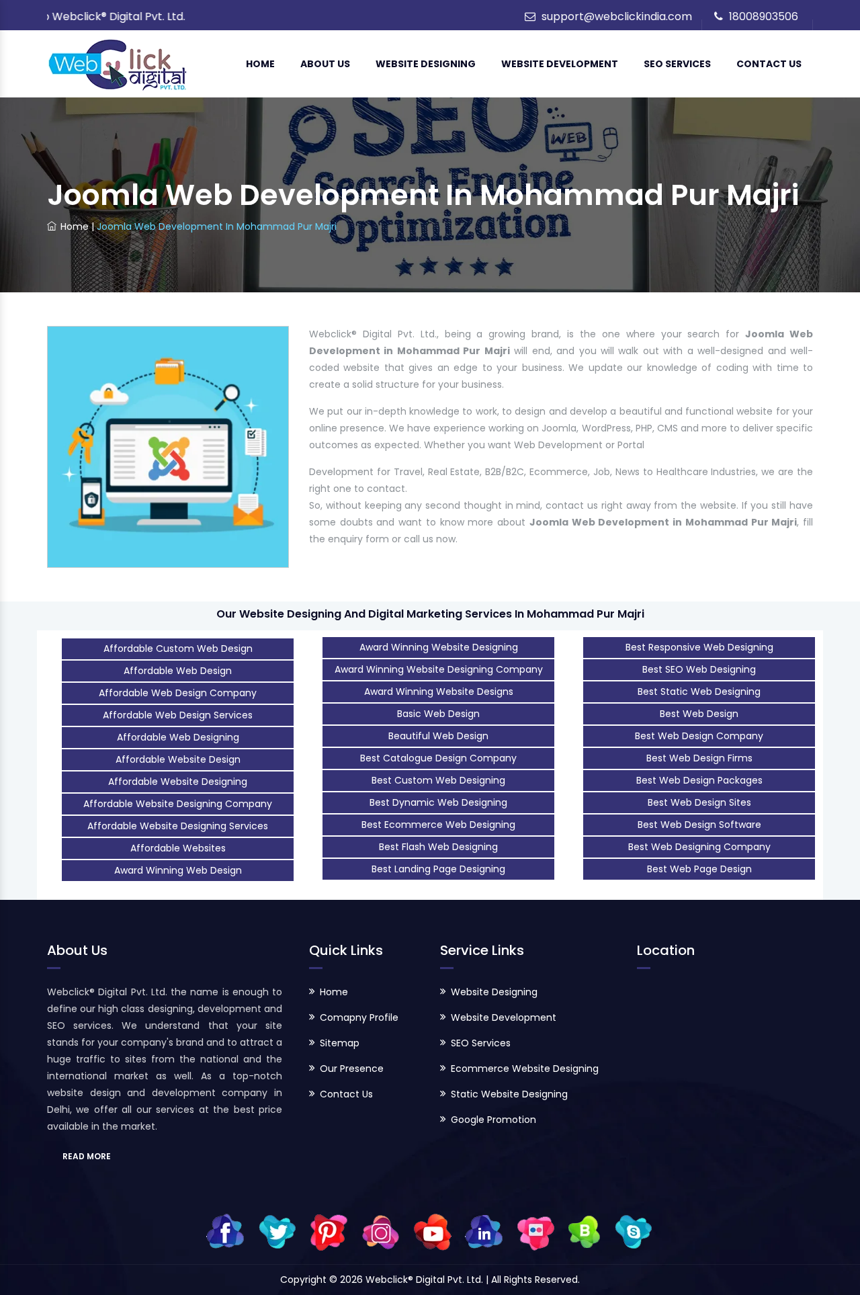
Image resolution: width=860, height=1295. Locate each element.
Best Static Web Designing (699, 691)
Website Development (559, 64)
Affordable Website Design (178, 759)
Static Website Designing (509, 1094)
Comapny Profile (359, 1017)
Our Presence (352, 1068)
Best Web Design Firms (699, 758)
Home (260, 64)
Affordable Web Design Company (178, 693)
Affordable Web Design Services (178, 715)
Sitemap (339, 1043)
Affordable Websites (178, 848)
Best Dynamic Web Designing (438, 802)
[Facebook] (225, 1231)
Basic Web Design (438, 713)
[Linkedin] (484, 1231)
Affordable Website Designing (177, 781)
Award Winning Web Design (178, 870)
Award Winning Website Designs (438, 691)
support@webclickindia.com (617, 16)
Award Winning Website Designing (438, 647)
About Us (325, 64)
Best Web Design (699, 713)
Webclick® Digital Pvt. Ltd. (426, 1279)
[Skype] (633, 1231)
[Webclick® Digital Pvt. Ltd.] (117, 64)
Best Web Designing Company (699, 846)
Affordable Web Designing (178, 737)
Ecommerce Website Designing (525, 1068)
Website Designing (426, 64)
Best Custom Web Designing (438, 780)
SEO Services (677, 64)
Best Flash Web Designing (438, 846)
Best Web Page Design (699, 869)
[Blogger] (584, 1231)
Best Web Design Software (699, 824)
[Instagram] (380, 1231)
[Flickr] (536, 1231)
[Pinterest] (329, 1231)
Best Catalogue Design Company (438, 758)
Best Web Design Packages (699, 780)
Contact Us (769, 64)
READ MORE (86, 1156)
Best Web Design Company (699, 736)
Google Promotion (493, 1119)
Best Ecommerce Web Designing (438, 824)
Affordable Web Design (178, 670)
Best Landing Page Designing (438, 869)
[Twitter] (277, 1231)
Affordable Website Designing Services (177, 826)
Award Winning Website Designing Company (439, 669)
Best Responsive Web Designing (699, 647)
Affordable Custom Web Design (178, 648)
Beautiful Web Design (438, 736)
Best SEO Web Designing (699, 669)
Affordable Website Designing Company (177, 803)
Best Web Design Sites (699, 802)
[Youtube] (432, 1231)
